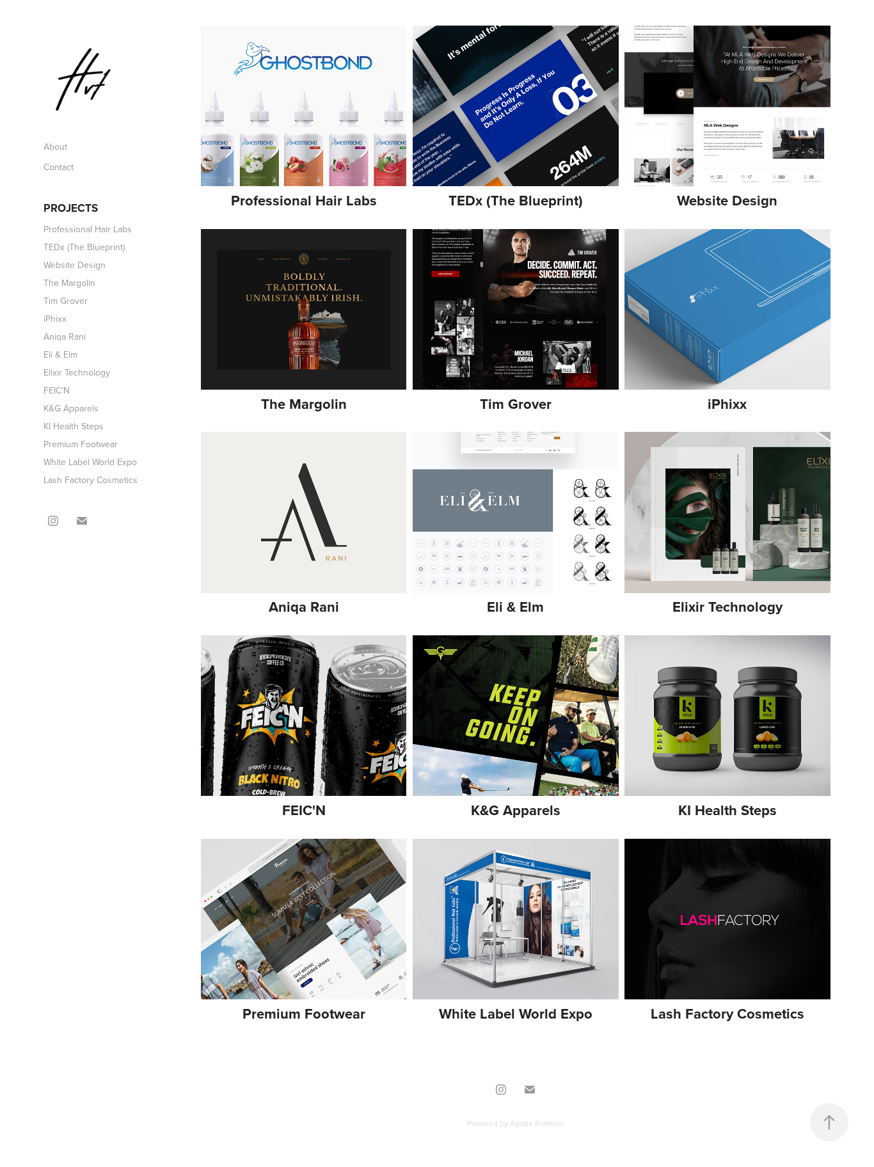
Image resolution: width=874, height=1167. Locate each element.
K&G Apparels (71, 408)
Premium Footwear (81, 444)
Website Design (75, 264)
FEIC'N (57, 390)
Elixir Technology (77, 372)
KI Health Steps (74, 426)
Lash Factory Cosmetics (91, 479)
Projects (71, 208)
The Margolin (69, 282)
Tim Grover (66, 300)
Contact (59, 167)
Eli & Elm (60, 354)
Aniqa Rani (65, 336)
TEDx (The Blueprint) (84, 247)
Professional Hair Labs (88, 229)
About (55, 146)
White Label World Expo (90, 462)
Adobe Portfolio (537, 1123)
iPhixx (55, 318)
